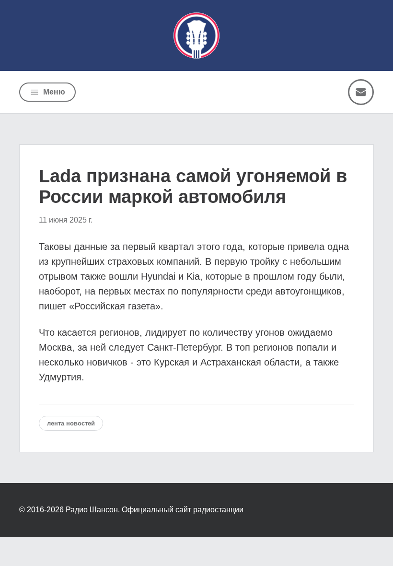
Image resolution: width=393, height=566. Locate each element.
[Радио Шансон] (196, 35)
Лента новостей (71, 423)
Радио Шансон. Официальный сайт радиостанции (154, 510)
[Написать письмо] (361, 92)
